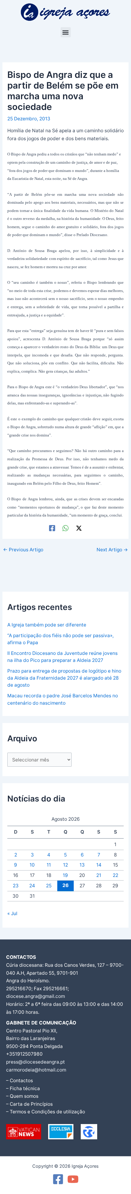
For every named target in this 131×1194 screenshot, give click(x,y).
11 (49, 865)
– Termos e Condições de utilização (45, 1112)
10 (32, 865)
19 (65, 875)
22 (115, 875)
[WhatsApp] (65, 528)
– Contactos (19, 1080)
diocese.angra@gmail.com (35, 996)
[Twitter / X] (79, 528)
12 (65, 865)
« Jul (12, 913)
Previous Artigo (23, 549)
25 (48, 886)
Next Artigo (112, 549)
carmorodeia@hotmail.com (36, 1070)
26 (65, 885)
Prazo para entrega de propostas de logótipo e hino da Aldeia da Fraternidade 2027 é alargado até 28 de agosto (64, 678)
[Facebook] (52, 528)
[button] (66, 32)
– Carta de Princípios (29, 1104)
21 (98, 875)
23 (16, 886)
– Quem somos (22, 1096)
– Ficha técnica (23, 1088)
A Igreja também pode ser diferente (46, 625)
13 (82, 865)
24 (32, 886)
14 (98, 865)
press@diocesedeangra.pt (35, 1062)
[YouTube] (73, 1179)
